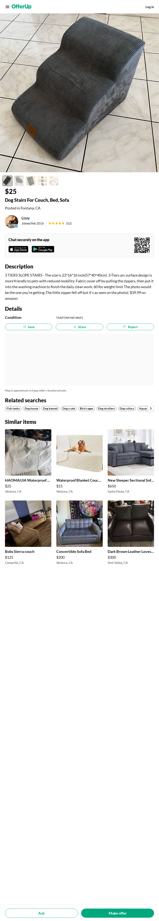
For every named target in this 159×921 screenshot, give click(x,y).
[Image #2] (19, 181)
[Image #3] (31, 181)
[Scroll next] (150, 408)
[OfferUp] (21, 6)
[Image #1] (7, 181)
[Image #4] (42, 181)
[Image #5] (54, 181)
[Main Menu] (7, 6)
